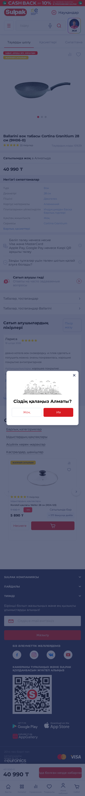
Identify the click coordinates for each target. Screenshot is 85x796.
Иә (58, 412)
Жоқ (26, 412)
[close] (74, 375)
